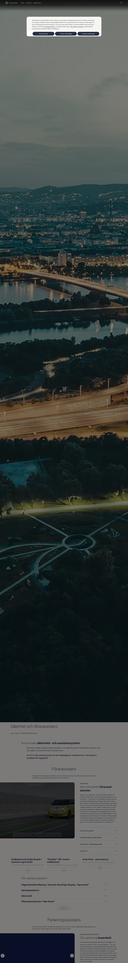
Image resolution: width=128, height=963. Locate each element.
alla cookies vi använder (77, 26)
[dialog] (64, 481)
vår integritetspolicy (49, 26)
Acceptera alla (43, 34)
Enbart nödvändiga (66, 34)
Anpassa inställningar (88, 34)
